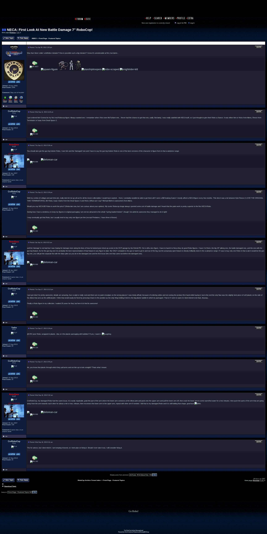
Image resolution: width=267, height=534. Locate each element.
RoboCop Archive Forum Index (89, 480)
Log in (192, 23)
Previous (13, 32)
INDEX (34, 38)
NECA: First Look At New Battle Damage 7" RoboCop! (50, 30)
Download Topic (10, 486)
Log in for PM (181, 23)
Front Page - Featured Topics (50, 38)
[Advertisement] (133, 523)
